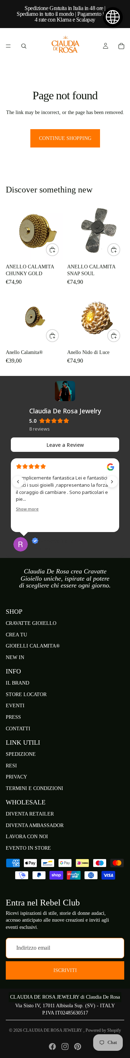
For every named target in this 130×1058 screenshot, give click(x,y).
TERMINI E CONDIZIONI (34, 788)
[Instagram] (65, 1046)
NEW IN (15, 657)
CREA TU (16, 634)
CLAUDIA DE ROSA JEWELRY (53, 1030)
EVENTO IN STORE (28, 848)
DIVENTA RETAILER (30, 814)
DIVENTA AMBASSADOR (35, 825)
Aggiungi (58, 250)
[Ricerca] (24, 46)
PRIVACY (16, 777)
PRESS (13, 717)
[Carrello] (121, 46)
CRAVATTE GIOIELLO (31, 623)
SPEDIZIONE (21, 754)
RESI (11, 765)
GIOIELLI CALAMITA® (33, 646)
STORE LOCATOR (26, 694)
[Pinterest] (77, 1046)
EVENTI (15, 706)
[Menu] (8, 46)
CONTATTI (18, 728)
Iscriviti (65, 970)
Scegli (58, 335)
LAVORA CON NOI (27, 837)
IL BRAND (17, 683)
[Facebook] (52, 1046)
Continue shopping (65, 138)
